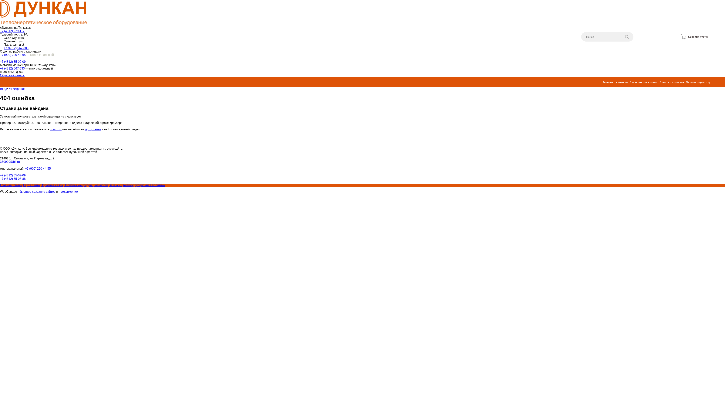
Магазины (621, 82)
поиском (56, 129)
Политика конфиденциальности (86, 185)
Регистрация (16, 88)
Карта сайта (31, 185)
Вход (3, 88)
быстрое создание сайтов (37, 191)
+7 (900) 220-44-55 (13, 54)
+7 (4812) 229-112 (12, 31)
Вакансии (115, 185)
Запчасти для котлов (643, 82)
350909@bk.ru (10, 161)
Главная (608, 82)
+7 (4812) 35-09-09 (13, 61)
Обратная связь (52, 185)
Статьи (17, 185)
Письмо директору (698, 82)
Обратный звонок (12, 75)
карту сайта (93, 129)
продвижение (68, 191)
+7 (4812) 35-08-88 (13, 178)
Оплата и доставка (671, 82)
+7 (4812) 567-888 (16, 48)
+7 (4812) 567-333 (12, 68)
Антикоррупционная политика (144, 185)
